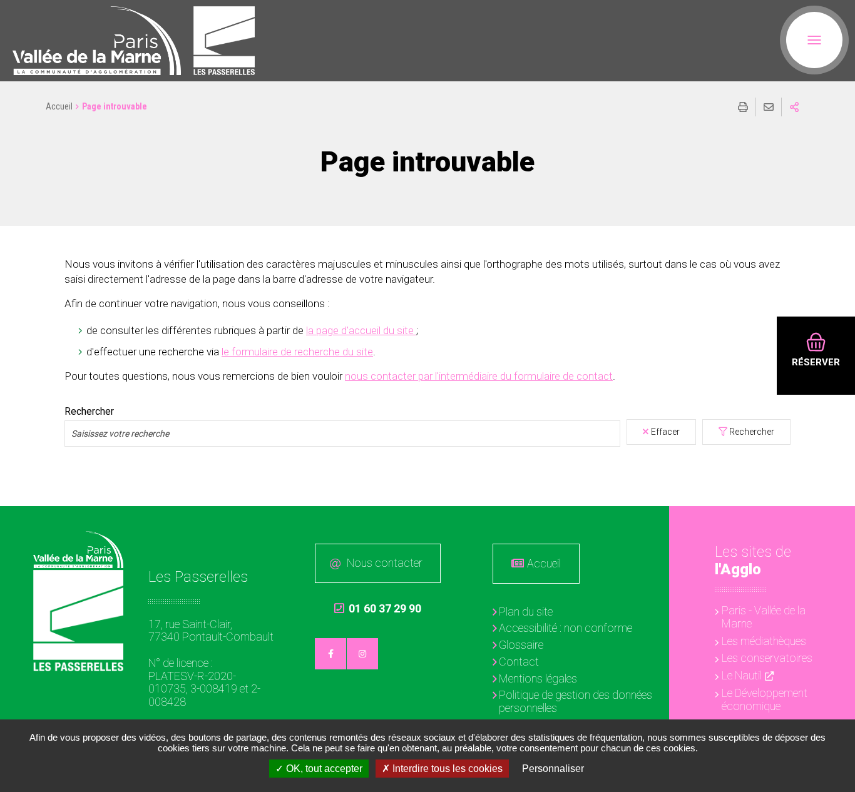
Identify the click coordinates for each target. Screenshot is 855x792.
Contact (519, 661)
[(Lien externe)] (97, 40)
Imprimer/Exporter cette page (742, 107)
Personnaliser (553, 768)
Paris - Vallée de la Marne (764, 617)
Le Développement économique (764, 699)
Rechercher (89, 411)
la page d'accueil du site (361, 330)
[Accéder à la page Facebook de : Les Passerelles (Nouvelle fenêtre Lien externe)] (330, 653)
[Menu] (814, 40)
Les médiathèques (764, 640)
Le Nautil (742, 675)
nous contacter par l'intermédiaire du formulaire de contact (479, 376)
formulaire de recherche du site (302, 351)
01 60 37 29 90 (377, 609)
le (227, 351)
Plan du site (526, 611)
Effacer (665, 432)
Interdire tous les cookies (446, 768)
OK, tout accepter (323, 768)
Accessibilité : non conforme (565, 627)
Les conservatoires (767, 657)
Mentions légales (538, 678)
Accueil (59, 106)
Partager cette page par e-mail (768, 107)
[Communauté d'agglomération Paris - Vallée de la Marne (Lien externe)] (78, 549)
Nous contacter (384, 562)
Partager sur (794, 107)
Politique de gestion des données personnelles (575, 701)
